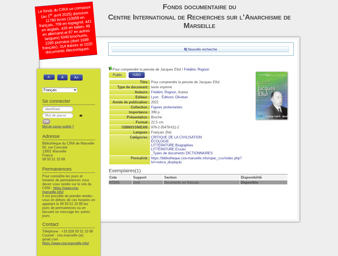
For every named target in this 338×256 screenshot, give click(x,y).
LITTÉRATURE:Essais (168, 149)
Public (117, 75)
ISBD (137, 75)
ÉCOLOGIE (160, 141)
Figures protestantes (166, 107)
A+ (76, 77)
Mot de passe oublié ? (58, 126)
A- (49, 77)
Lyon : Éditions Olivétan (169, 97)
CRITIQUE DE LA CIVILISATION (176, 137)
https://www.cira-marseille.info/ (60, 190)
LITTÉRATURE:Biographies (172, 145)
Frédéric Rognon (196, 69)
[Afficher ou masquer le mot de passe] (81, 115)
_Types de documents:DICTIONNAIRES (182, 153)
